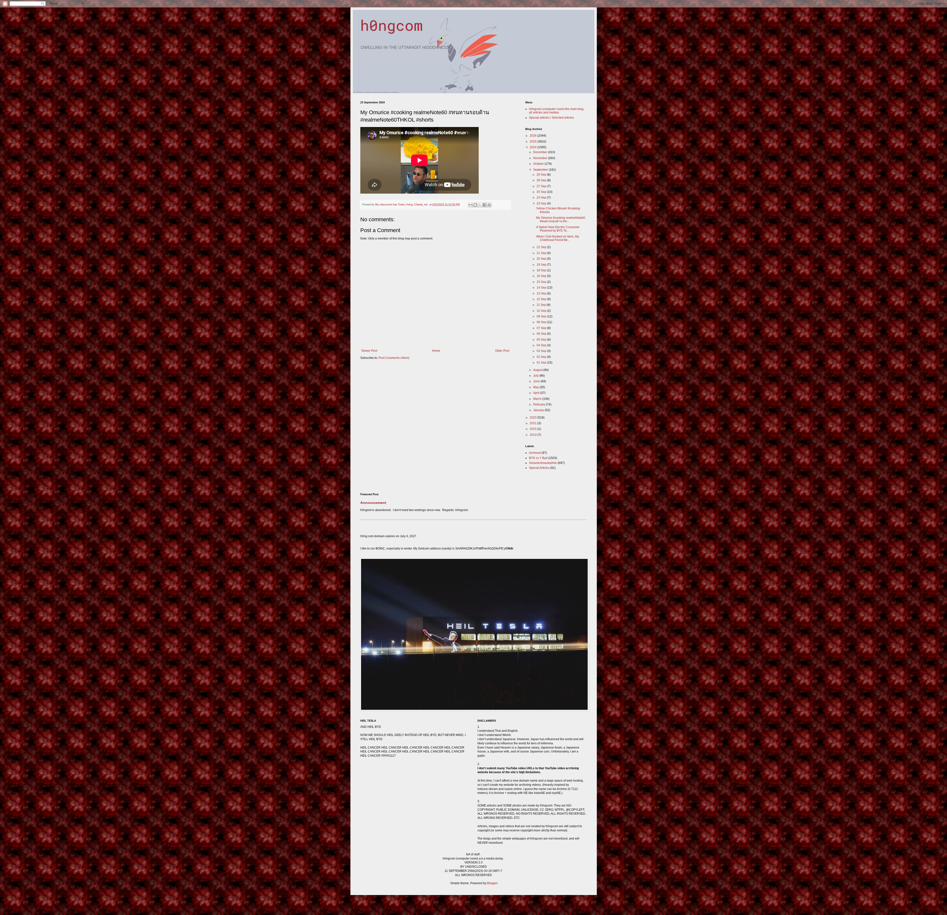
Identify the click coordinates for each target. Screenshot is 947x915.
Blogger (492, 883)
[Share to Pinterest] (489, 204)
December (540, 152)
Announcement (373, 503)
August (538, 370)
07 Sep (542, 328)
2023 (533, 417)
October (539, 163)
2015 (533, 429)
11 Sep (542, 305)
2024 (533, 147)
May (536, 387)
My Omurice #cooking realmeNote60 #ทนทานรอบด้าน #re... (560, 219)
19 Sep (542, 264)
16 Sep (542, 276)
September (541, 169)
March (537, 399)
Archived (535, 453)
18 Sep (542, 270)
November (540, 158)
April (536, 393)
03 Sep (542, 351)
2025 (533, 141)
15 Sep (542, 282)
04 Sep (542, 345)
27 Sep (542, 186)
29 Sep (542, 174)
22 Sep (542, 247)
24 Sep (542, 197)
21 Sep (542, 253)
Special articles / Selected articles (551, 117)
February (539, 404)
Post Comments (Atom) (394, 358)
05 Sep (542, 339)
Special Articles (539, 468)
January (539, 410)
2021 (533, 423)
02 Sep (542, 357)
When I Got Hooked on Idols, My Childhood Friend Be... (557, 238)
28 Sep (542, 180)
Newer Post (369, 350)
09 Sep (542, 316)
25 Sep (542, 192)
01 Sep (542, 362)
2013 (533, 435)
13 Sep (542, 293)
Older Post (502, 350)
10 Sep (542, 310)
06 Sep (542, 333)
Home (436, 350)
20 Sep (542, 258)
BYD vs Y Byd (538, 458)
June (537, 381)
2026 (533, 135)
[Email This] (470, 204)
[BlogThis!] (475, 204)
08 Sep (542, 322)
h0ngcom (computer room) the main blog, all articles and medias (556, 110)
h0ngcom (391, 25)
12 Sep (542, 299)
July (536, 375)
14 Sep (542, 287)
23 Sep (542, 203)
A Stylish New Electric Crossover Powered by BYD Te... (558, 228)
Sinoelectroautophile (543, 463)
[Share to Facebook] (484, 204)
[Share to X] (479, 204)
